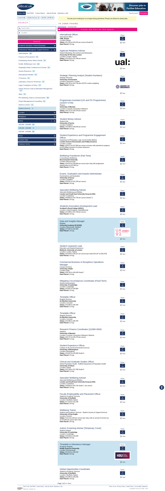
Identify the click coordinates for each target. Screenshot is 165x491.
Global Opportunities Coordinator (75, 469)
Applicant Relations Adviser (72, 50)
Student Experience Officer (72, 345)
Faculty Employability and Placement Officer (80, 394)
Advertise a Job (63, 13)
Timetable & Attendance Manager (75, 444)
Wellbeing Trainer (68, 410)
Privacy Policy (121, 486)
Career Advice (40, 13)
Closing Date (72, 27)
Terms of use (112, 486)
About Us (25, 489)
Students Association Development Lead (78, 206)
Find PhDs (30, 13)
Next (69, 483)
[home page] (25, 7)
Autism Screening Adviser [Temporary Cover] (80, 428)
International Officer (69, 34)
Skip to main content (8, 1)
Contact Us (32, 489)
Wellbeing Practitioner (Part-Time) (75, 156)
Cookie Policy (130, 486)
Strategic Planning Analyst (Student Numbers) (81, 75)
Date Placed (62, 27)
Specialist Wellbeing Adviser (73, 190)
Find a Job (21, 13)
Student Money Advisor (70, 119)
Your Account (133, 13)
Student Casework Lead (71, 246)
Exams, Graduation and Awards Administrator (81, 174)
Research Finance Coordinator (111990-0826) (81, 329)
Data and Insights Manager (72, 221)
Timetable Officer (67, 297)
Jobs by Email (51, 13)
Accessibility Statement (141, 486)
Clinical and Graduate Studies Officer (77, 362)
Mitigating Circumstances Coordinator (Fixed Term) (83, 281)
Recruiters (143, 13)
